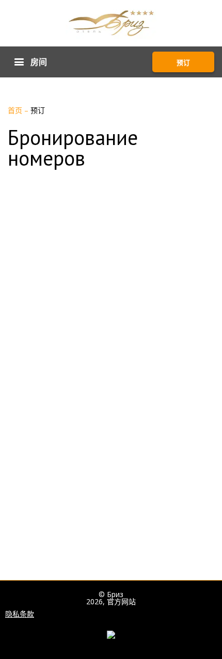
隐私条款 (19, 614)
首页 (16, 110)
